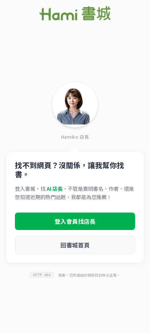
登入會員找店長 (75, 221)
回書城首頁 (75, 245)
